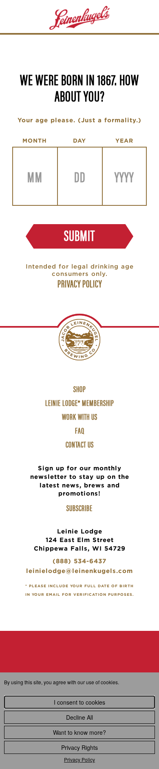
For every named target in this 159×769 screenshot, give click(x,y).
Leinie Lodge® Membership (79, 402)
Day (79, 140)
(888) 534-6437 (79, 562)
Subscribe (79, 507)
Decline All (79, 717)
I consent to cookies (79, 702)
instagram (79, 662)
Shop (80, 390)
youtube (104, 662)
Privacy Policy (79, 759)
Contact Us (80, 444)
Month (34, 140)
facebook (54, 662)
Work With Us (80, 417)
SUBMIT (79, 234)
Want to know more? (79, 732)
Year (124, 140)
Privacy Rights (79, 747)
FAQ (79, 430)
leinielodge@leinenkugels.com (79, 572)
